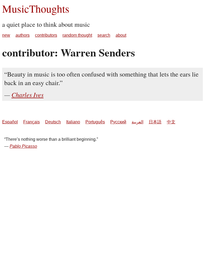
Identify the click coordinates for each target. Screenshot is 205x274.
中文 (171, 122)
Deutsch (53, 122)
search (103, 35)
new (6, 35)
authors (22, 35)
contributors (46, 35)
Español (10, 122)
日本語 (155, 122)
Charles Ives (27, 94)
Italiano (73, 122)
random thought (77, 35)
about (121, 35)
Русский (118, 122)
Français (31, 122)
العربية (137, 122)
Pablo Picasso (23, 146)
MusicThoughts (35, 8)
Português (95, 122)
